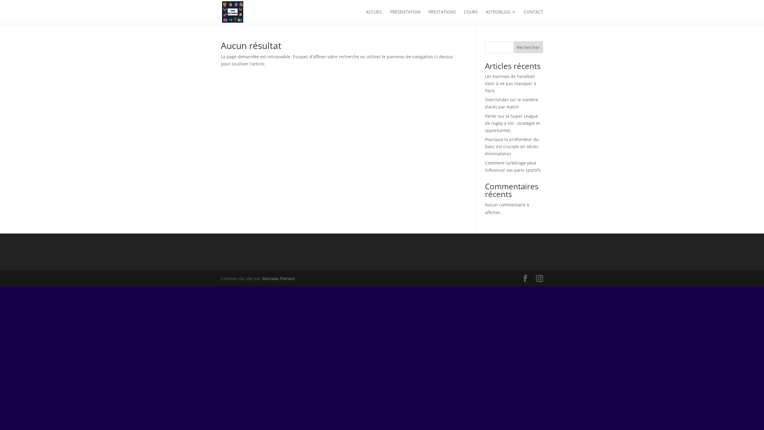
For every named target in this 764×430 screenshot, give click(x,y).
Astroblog (498, 12)
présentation (405, 12)
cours (471, 12)
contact (533, 12)
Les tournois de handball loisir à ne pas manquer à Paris (510, 83)
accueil (374, 12)
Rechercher (528, 47)
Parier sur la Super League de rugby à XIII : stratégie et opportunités (512, 123)
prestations (442, 12)
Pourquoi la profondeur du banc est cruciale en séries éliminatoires (512, 146)
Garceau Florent (278, 278)
